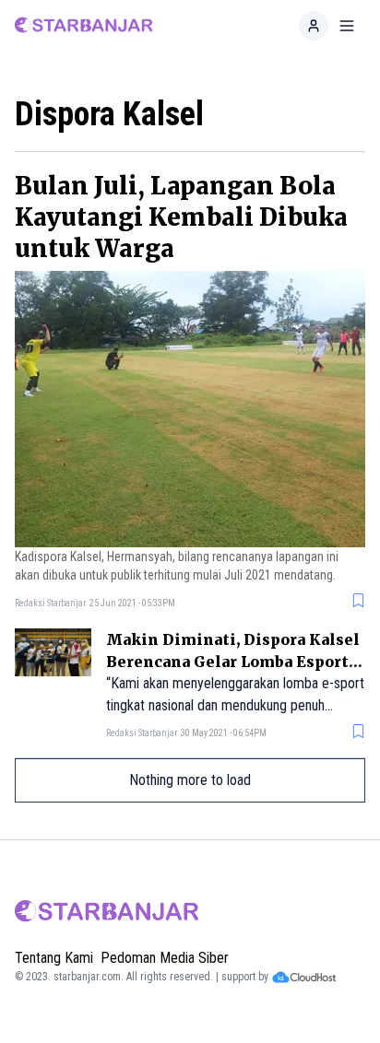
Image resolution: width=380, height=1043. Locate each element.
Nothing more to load (190, 780)
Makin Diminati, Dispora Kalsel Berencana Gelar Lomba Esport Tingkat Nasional (233, 661)
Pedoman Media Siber (165, 958)
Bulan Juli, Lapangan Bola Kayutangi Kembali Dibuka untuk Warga (181, 217)
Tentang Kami (54, 958)
